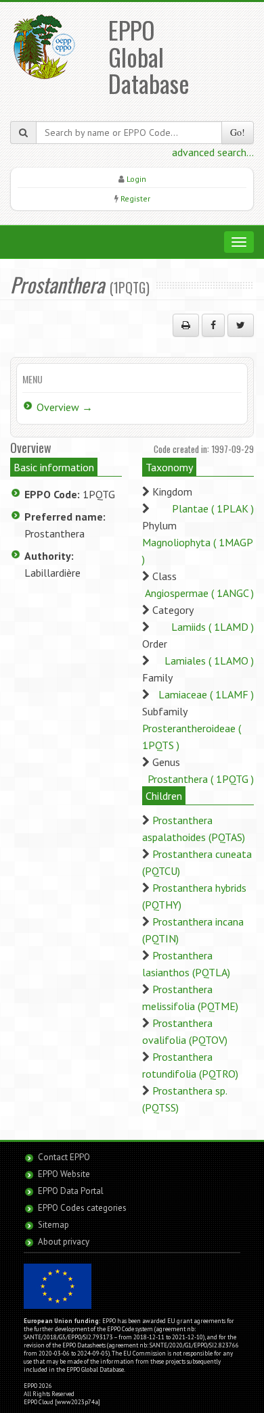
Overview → (65, 407)
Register (135, 198)
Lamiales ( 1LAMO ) (209, 660)
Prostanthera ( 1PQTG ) (201, 779)
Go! (237, 132)
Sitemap (53, 1224)
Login (136, 179)
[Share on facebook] (213, 325)
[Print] (186, 325)
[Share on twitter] (240, 325)
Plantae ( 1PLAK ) (213, 508)
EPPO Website (64, 1174)
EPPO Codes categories (82, 1208)
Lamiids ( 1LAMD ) (212, 626)
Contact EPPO (64, 1157)
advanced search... (213, 152)
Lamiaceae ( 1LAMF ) (206, 694)
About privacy (63, 1241)
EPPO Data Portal (71, 1191)
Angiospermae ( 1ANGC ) (199, 593)
